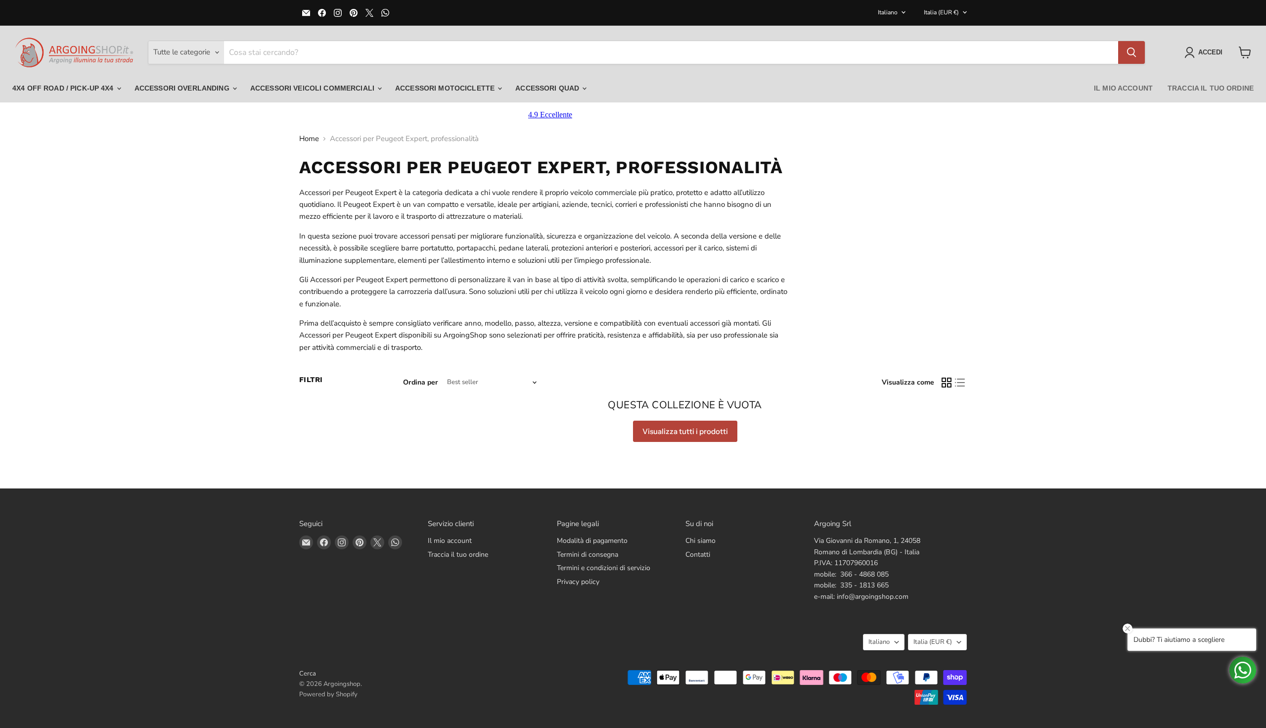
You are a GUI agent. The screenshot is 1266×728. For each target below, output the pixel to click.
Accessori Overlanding (183, 88)
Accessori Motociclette (446, 88)
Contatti (697, 554)
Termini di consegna (587, 554)
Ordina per (420, 383)
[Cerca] (1131, 52)
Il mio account (1123, 88)
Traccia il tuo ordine (1211, 88)
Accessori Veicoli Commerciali (313, 88)
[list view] (960, 382)
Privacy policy (578, 581)
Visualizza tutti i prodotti (685, 431)
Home (309, 139)
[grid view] (946, 382)
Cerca (307, 673)
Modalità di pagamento (592, 540)
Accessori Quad (548, 88)
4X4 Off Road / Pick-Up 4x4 (64, 88)
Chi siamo (700, 540)
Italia (941, 12)
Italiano (888, 12)
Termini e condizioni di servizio (603, 568)
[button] (1205, 52)
